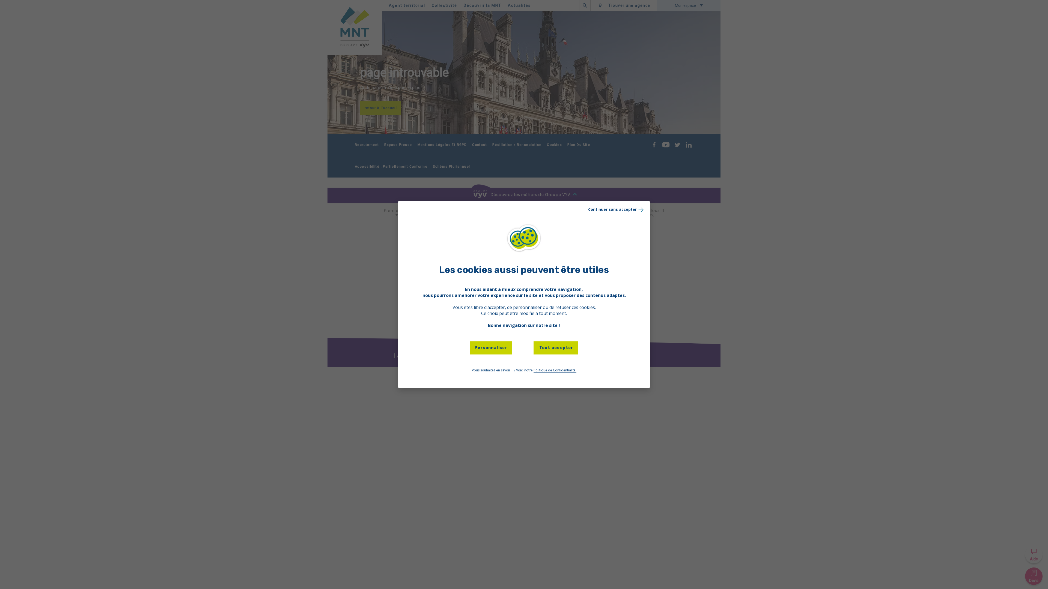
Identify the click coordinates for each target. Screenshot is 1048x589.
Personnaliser (491, 347)
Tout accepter (555, 347)
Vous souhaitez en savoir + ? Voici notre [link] (524, 370)
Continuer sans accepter (612, 209)
